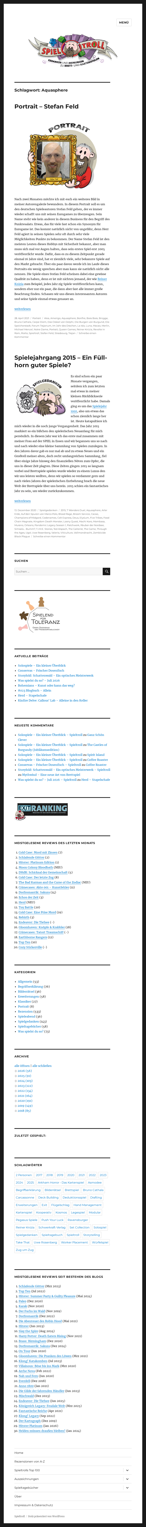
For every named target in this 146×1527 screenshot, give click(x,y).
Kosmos (61, 1212)
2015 (63, 510)
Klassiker (24, 1001)
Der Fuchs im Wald (32, 1311)
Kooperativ (43, 1212)
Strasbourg (61, 333)
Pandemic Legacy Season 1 (50, 525)
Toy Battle (26, 907)
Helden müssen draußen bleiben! (42, 1431)
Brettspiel (72, 1190)
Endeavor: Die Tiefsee (34, 922)
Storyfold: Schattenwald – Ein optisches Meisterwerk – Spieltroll (64, 770)
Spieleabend (26, 1016)
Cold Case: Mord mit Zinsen (38, 852)
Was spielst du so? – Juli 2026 (39, 680)
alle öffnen (22, 1066)
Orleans (28, 525)
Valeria (55, 532)
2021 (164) (25, 1096)
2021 (82, 1175)
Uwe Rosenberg (41, 532)
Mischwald (26, 1396)
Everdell (24, 1381)
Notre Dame (41, 329)
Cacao (94, 514)
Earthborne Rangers (33, 937)
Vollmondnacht (83, 532)
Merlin (105, 325)
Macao (97, 325)
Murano (18, 525)
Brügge (103, 318)
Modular (95, 1212)
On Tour (24, 1351)
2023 (103, 1175)
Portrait (36, 318)
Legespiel (78, 1212)
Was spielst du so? (30, 1031)
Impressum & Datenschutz (33, 1505)
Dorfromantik (28, 1316)
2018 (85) (24, 1110)
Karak (23, 1306)
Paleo (22, 1301)
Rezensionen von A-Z (29, 1461)
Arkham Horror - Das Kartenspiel (61, 1182)
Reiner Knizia (84, 329)
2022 (92, 1175)
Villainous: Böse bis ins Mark (39, 1366)
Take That (23, 1242)
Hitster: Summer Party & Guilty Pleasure (47, 1296)
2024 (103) (25, 1081)
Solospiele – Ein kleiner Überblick (42, 665)
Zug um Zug (25, 1250)
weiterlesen (22, 309)
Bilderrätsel (26, 991)
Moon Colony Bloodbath (36, 867)
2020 (70, 1175)
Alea (46, 318)
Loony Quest (70, 521)
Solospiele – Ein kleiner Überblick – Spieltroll (50, 735)
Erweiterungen (28, 996)
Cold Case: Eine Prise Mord (37, 912)
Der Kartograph (30, 1421)
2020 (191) (25, 1100)
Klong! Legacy (29, 1416)
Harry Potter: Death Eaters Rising (42, 1336)
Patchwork (73, 525)
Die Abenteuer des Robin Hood (40, 1321)
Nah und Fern (28, 1376)
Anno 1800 (26, 1386)
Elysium (84, 517)
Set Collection (80, 1227)
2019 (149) (25, 1105)
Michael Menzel (23, 329)
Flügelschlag (60, 1205)
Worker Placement (74, 1242)
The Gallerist (75, 528)
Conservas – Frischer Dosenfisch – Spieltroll (49, 765)
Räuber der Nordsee (92, 525)
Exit (44, 1205)
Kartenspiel (24, 1212)
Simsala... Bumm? (24, 528)
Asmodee (95, 1182)
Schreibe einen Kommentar (49, 536)
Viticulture (67, 532)
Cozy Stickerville (30, 947)
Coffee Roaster (97, 760)
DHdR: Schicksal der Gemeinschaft (43, 872)
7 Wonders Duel (76, 510)
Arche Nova (27, 1371)
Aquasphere (69, 318)
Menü (124, 22)
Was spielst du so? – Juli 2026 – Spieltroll (47, 779)
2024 (19, 1182)
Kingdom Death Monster (47, 521)
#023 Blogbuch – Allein (34, 690)
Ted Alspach (60, 528)
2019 (60, 1175)
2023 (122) (25, 1086)
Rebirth (24, 917)
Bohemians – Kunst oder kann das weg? (46, 685)
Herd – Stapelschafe (32, 695)
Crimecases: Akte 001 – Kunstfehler (44, 887)
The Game (90, 528)
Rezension (25, 1011)
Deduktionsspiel (74, 1197)
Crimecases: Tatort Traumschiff (41, 932)
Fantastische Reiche (33, 1411)
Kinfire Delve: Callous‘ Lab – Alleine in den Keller (53, 700)
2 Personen (24, 1175)
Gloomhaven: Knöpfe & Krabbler (42, 927)
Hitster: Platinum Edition (36, 862)
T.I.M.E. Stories (44, 528)
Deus (75, 517)
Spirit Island (96, 755)
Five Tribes (96, 517)
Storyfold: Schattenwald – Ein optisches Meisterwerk (55, 675)
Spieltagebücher (29, 1026)
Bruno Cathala (22, 321)
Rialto (24, 333)
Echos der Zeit (29, 897)
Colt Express (64, 517)
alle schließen (42, 1066)
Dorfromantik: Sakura (34, 892)
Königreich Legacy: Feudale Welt (42, 1406)
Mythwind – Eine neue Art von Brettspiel (51, 775)
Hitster (24, 1326)
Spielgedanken (49, 510)
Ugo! (28, 532)
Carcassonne (25, 1197)
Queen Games (67, 329)
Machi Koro (85, 521)
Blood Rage (65, 514)
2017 (39, 1175)
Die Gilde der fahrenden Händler (41, 1391)
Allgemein (25, 981)
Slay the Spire (28, 1331)
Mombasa (99, 521)
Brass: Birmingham (32, 1341)
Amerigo (55, 318)
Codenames (49, 517)
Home (18, 1452)
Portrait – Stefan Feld (46, 106)
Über (18, 1496)
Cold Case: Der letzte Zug (36, 877)
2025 (30, 1182)
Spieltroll (34, 333)
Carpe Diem (39, 321)
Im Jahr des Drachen (64, 325)
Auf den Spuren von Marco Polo (39, 514)
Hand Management (88, 1205)
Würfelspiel (100, 1242)
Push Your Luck (52, 1220)
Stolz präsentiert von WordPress (46, 1516)
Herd (22, 902)
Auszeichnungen (26, 1479)
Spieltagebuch (52, 1235)
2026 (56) (25, 1071)
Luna (89, 325)
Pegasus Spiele (26, 1220)
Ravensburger (78, 1220)
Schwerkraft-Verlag (52, 1227)
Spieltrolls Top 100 (27, 1470)
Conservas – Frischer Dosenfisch (41, 670)
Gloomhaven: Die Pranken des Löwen (45, 1356)
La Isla (81, 325)
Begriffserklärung (30, 986)
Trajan (71, 333)
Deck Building (48, 1197)
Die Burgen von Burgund (89, 321)
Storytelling (91, 1235)
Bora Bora (92, 318)
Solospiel (100, 1227)
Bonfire (81, 318)
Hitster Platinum (30, 1426)
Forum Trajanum (41, 325)
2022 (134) (25, 1091)
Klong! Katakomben (33, 1361)
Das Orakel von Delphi (61, 321)
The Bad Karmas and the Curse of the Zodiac (50, 882)
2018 (49, 1175)
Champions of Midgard (27, 517)
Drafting (96, 1197)
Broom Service (81, 514)
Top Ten (24, 942)
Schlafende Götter (31, 857)
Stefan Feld (47, 333)
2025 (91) (24, 1076)
